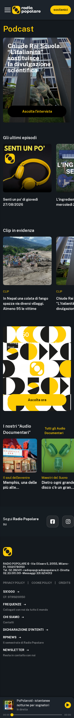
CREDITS (64, 582)
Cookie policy (41, 582)
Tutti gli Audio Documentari (55, 431)
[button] (7, 9)
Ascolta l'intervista (37, 111)
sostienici (61, 10)
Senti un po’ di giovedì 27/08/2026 (20, 202)
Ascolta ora (37, 400)
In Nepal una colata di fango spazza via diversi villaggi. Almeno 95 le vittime (25, 303)
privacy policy (14, 582)
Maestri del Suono (55, 477)
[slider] (11, 714)
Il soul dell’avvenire (16, 477)
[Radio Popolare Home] (26, 10)
